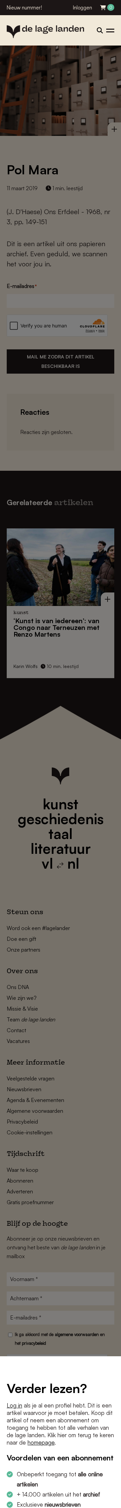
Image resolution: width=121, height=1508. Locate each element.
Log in (14, 1405)
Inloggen (82, 7)
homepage (41, 1442)
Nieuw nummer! (24, 7)
